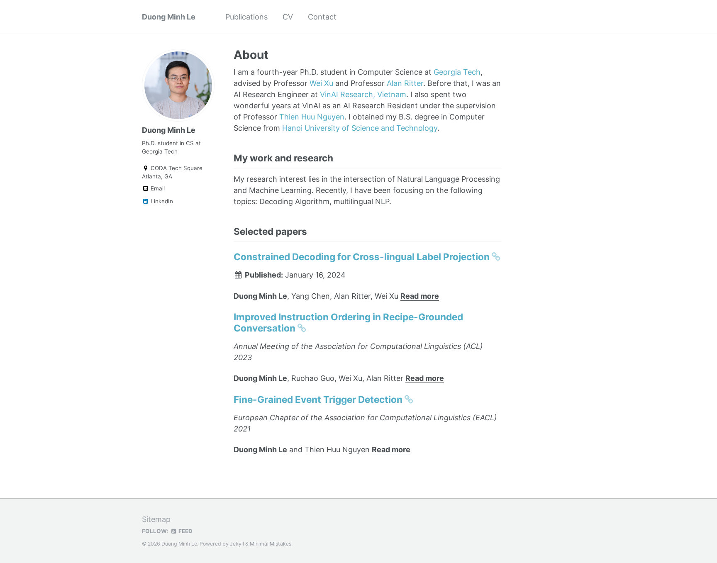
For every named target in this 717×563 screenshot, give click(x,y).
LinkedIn (161, 201)
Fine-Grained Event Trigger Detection (319, 399)
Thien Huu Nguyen (311, 116)
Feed (185, 531)
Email (157, 188)
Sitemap (156, 519)
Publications (246, 16)
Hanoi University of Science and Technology (359, 128)
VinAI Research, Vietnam (363, 94)
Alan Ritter (405, 83)
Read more (419, 296)
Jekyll (237, 544)
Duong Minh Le (168, 16)
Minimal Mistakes (270, 544)
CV (288, 16)
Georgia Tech (457, 72)
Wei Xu (321, 83)
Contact (322, 16)
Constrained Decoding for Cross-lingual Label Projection (363, 256)
